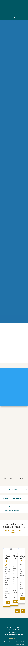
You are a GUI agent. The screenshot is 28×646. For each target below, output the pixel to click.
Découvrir (9, 602)
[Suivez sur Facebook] (3, 5)
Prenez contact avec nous (13, 531)
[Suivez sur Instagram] (3, 8)
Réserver (14, 448)
